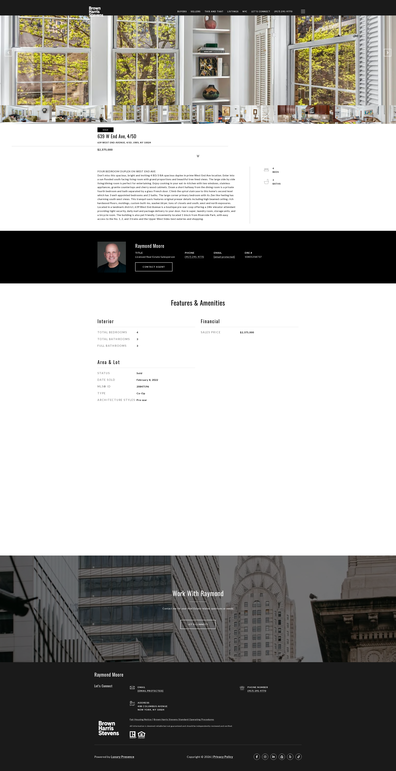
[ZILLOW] (282, 757)
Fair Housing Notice (141, 719)
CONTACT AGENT (154, 266)
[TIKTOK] (298, 757)
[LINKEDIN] (273, 757)
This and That (214, 11)
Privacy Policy (223, 756)
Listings (233, 11)
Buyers (182, 11)
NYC (245, 11)
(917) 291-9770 (194, 256)
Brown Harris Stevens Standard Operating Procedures (184, 719)
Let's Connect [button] (198, 624)
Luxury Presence (122, 756)
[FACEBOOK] (257, 757)
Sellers (196, 11)
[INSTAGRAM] (265, 757)
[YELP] (290, 757)
